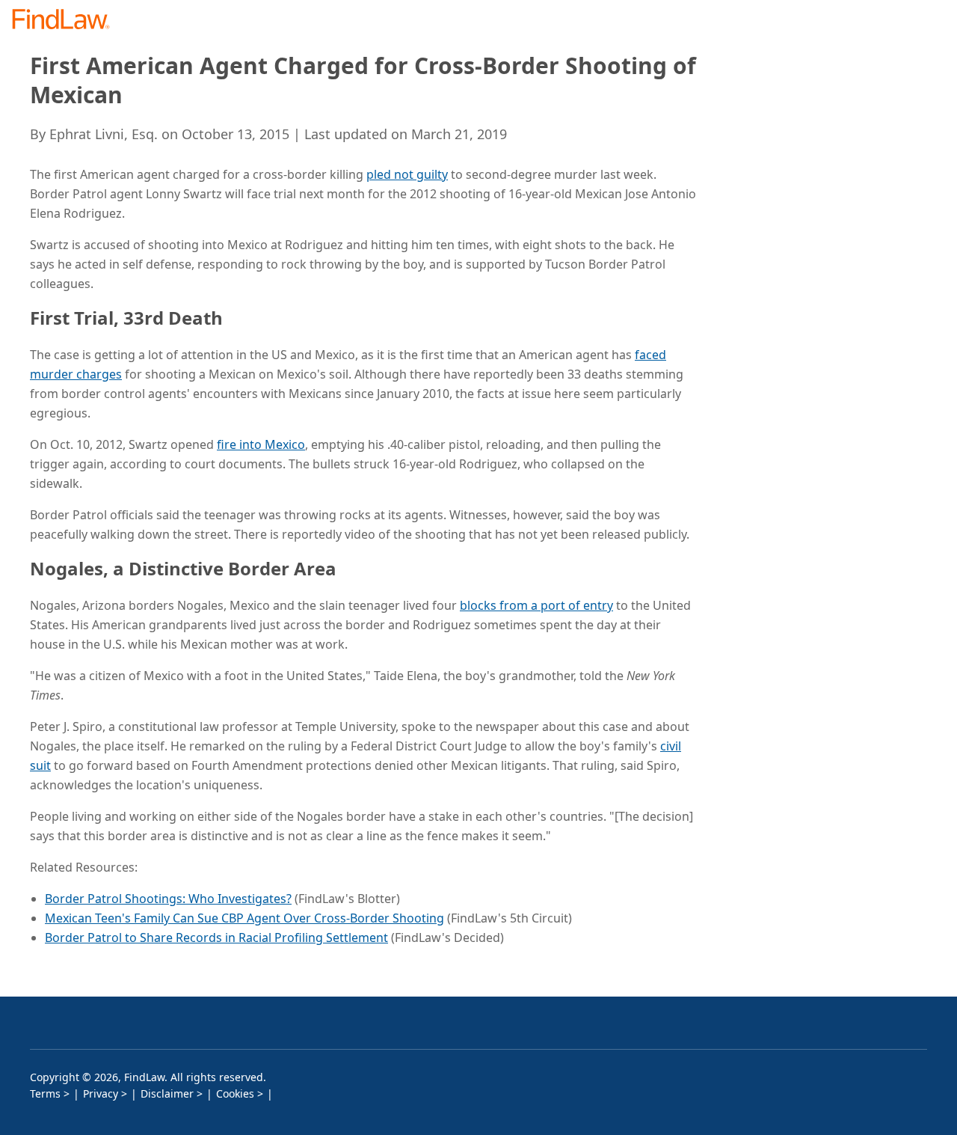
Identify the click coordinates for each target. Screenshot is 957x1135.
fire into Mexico (261, 444)
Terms (45, 1093)
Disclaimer (167, 1093)
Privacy (100, 1093)
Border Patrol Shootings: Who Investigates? (168, 898)
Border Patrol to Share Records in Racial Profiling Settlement (216, 937)
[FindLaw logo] (67, 20)
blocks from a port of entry (536, 605)
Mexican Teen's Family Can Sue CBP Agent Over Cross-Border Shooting (244, 918)
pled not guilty (407, 174)
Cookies (235, 1093)
